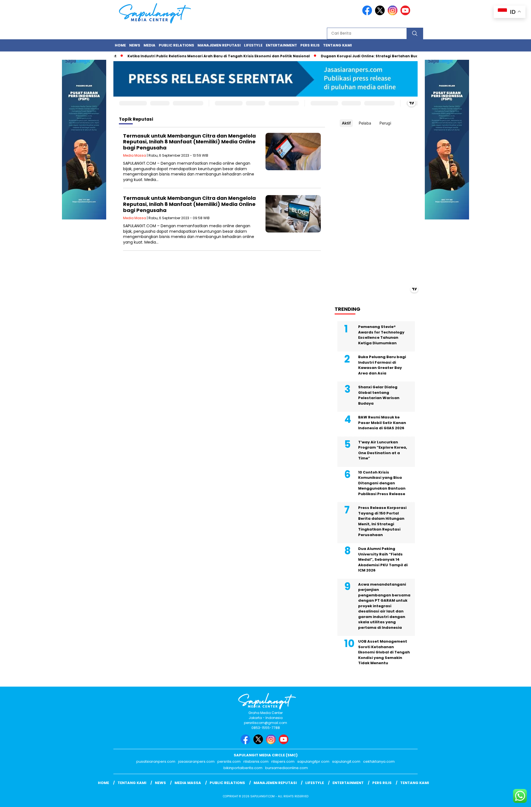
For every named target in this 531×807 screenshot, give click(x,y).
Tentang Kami (337, 45)
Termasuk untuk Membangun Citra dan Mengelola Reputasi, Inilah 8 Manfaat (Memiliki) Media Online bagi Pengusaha (189, 141)
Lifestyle (253, 45)
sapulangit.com (346, 761)
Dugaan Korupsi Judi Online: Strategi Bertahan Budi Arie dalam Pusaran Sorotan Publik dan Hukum (401, 56)
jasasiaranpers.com (196, 761)
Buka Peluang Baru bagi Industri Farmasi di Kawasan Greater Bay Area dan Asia (382, 365)
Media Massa (134, 155)
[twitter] (381, 14)
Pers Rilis (310, 45)
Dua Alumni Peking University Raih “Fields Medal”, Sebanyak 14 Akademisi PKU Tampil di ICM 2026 (383, 559)
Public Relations (176, 45)
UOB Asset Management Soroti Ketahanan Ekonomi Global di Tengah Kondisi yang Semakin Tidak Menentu (384, 652)
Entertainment (281, 45)
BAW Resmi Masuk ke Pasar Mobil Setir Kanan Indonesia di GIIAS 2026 (382, 423)
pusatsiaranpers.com (155, 761)
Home (120, 45)
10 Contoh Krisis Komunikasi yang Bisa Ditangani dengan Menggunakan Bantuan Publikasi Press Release (381, 483)
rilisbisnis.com (256, 761)
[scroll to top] (510, 798)
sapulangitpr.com (313, 761)
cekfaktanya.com (379, 761)
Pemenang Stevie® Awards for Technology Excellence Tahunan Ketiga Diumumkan (381, 335)
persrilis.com (229, 761)
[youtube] (406, 14)
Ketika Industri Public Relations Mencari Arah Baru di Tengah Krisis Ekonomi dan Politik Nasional (205, 56)
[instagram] (393, 14)
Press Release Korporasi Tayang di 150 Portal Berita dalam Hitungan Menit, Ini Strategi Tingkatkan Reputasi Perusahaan (382, 521)
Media (149, 45)
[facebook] (368, 14)
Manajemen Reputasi (219, 45)
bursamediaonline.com (286, 767)
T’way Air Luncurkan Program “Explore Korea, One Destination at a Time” (382, 450)
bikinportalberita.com (242, 767)
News (134, 45)
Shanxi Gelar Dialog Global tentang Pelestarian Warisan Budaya (378, 395)
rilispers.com (283, 761)
